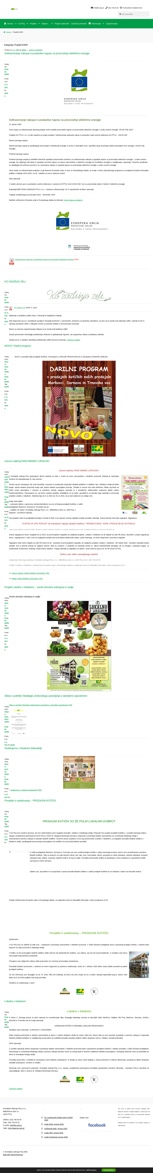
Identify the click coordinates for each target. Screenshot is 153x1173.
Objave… (46, 24)
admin (24, 50)
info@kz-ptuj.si (16, 1125)
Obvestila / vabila (6, 489)
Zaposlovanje (111, 24)
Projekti (33, 24)
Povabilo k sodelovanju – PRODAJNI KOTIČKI (30, 800)
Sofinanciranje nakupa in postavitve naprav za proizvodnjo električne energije (46, 53)
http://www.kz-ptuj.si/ (16, 1128)
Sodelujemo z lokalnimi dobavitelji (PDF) (26, 790)
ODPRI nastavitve (91, 1170)
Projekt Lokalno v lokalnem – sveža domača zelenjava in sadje (38, 587)
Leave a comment (35, 50)
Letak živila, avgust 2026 (54, 1124)
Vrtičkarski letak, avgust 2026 (55, 1129)
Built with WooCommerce (13, 1155)
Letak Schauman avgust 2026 (56, 1137)
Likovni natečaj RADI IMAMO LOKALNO (26, 461)
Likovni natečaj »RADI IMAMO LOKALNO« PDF (30, 573)
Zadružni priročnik (78, 24)
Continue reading (73, 340)
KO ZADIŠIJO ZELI (15, 281)
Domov (8, 32)
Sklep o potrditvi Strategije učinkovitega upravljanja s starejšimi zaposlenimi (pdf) (40, 705)
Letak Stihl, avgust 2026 (53, 1133)
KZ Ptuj (21, 24)
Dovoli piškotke (108, 1170)
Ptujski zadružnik (62, 24)
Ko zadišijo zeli (20, 308)
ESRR (6, 387)
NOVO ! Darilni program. (17, 345)
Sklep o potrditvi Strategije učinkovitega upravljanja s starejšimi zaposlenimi (45, 695)
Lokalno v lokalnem (15, 1001)
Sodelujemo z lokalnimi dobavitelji (23, 748)
